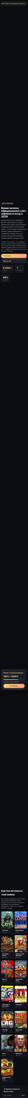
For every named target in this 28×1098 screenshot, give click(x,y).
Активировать (14, 686)
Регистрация (7, 256)
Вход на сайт (7, 261)
